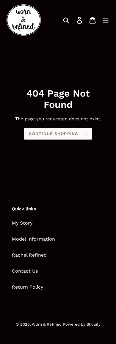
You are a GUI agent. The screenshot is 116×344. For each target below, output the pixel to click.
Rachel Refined (29, 255)
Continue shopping (53, 133)
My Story (22, 223)
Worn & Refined (47, 324)
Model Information (33, 239)
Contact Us (25, 271)
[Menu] (105, 20)
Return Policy (27, 287)
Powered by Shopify (82, 324)
